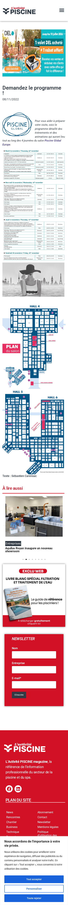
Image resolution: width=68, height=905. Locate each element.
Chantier (11, 822)
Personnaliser (34, 888)
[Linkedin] (18, 788)
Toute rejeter (34, 898)
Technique (12, 832)
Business (11, 827)
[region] (34, 870)
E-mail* (16, 678)
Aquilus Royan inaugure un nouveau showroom (28, 549)
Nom (15, 648)
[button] (62, 10)
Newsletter (43, 822)
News (9, 812)
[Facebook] (9, 788)
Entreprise (18, 663)
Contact (42, 817)
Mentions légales (47, 827)
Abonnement (45, 812)
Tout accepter (34, 879)
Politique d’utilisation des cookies (47, 835)
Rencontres (13, 817)
